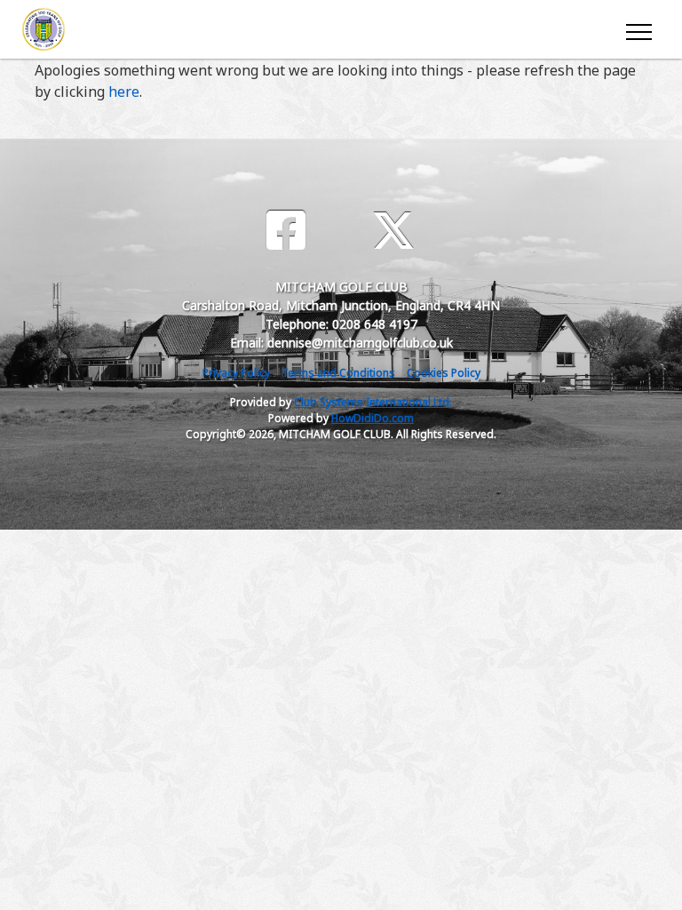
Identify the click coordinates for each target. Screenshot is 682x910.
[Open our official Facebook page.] (285, 230)
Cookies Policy (443, 372)
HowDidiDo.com (372, 418)
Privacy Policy (236, 372)
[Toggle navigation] (638, 29)
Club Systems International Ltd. (373, 402)
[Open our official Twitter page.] (393, 230)
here (123, 91)
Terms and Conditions (338, 372)
